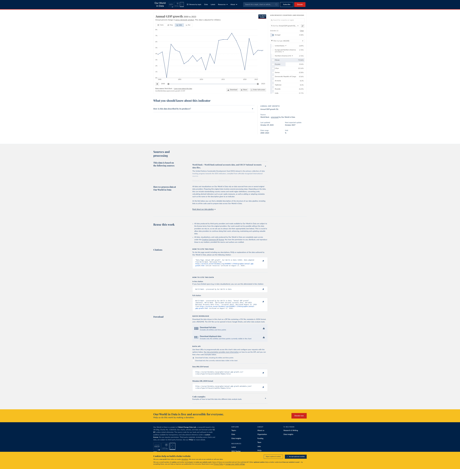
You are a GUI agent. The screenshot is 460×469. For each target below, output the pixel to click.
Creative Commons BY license (213, 240)
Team (259, 442)
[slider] (168, 84)
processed (275, 117)
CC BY (183, 91)
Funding (260, 438)
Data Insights (236, 438)
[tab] (161, 25)
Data (206, 4)
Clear (302, 31)
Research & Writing (291, 430)
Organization (262, 434)
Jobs (259, 446)
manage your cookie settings (235, 464)
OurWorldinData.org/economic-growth (167, 91)
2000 (163, 84)
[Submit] (276, 4)
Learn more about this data (183, 88)
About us (260, 430)
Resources (222, 4)
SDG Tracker (236, 451)
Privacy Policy (218, 464)
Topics (233, 430)
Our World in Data (160, 4)
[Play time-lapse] (157, 84)
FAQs (191, 440)
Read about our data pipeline (203, 209)
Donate (300, 4)
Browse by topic (195, 4)
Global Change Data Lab (187, 427)
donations (184, 459)
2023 (263, 84)
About (232, 4)
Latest (213, 4)
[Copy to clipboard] (261, 261)
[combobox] (261, 4)
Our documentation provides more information (221, 352)
